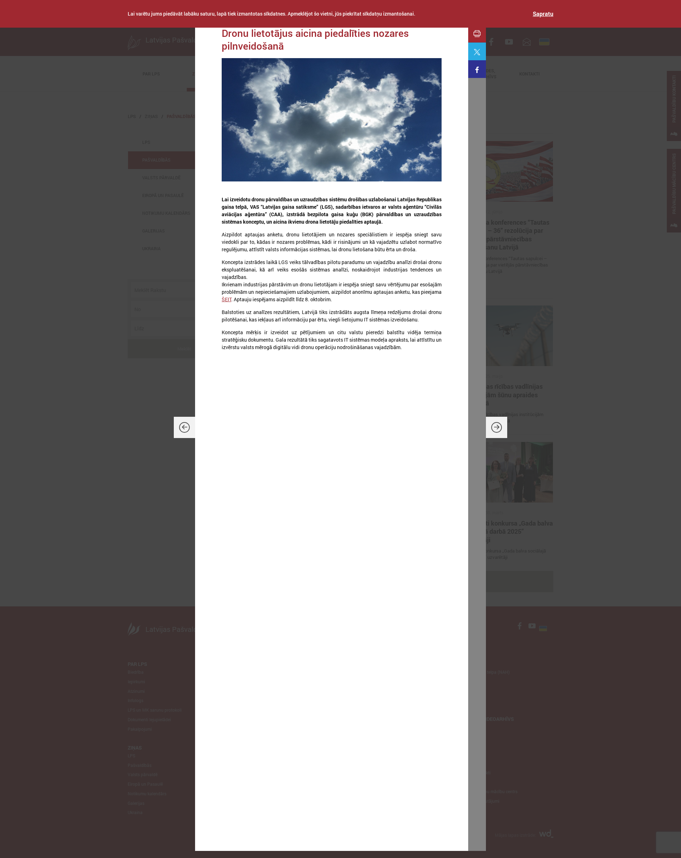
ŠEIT (226, 299)
